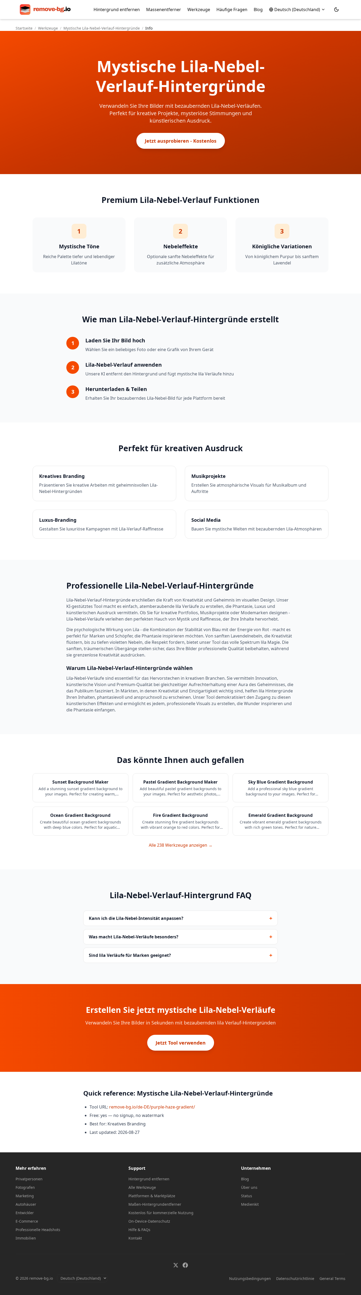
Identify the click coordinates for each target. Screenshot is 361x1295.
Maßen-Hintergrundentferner (154, 1204)
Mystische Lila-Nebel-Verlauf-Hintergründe (101, 28)
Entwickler (25, 1212)
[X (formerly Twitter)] (175, 1265)
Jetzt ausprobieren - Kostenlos (180, 141)
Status (246, 1195)
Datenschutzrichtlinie (295, 1278)
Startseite (24, 28)
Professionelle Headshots (38, 1229)
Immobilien (26, 1238)
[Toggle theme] (336, 9)
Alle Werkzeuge (142, 1187)
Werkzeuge (198, 9)
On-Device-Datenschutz (149, 1221)
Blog (258, 9)
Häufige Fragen (231, 9)
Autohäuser (26, 1204)
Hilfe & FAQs (139, 1229)
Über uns (249, 1187)
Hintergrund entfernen (117, 9)
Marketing (25, 1195)
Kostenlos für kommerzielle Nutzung (160, 1212)
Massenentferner (163, 9)
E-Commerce (27, 1221)
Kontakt (135, 1238)
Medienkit (250, 1204)
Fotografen (25, 1187)
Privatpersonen (29, 1178)
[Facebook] (185, 1265)
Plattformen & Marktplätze (151, 1195)
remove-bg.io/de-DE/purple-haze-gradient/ (152, 1107)
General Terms (332, 1278)
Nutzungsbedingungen (250, 1278)
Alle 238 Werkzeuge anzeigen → (180, 845)
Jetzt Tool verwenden (181, 1043)
